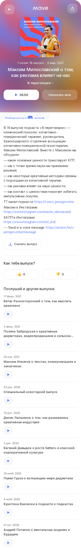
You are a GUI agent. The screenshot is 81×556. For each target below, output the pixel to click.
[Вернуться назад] (9, 9)
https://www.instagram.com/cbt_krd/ (30, 222)
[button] (40, 8)
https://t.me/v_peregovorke (54, 202)
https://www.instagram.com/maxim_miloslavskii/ (37, 212)
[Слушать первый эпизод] (8, 314)
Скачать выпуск (25, 244)
